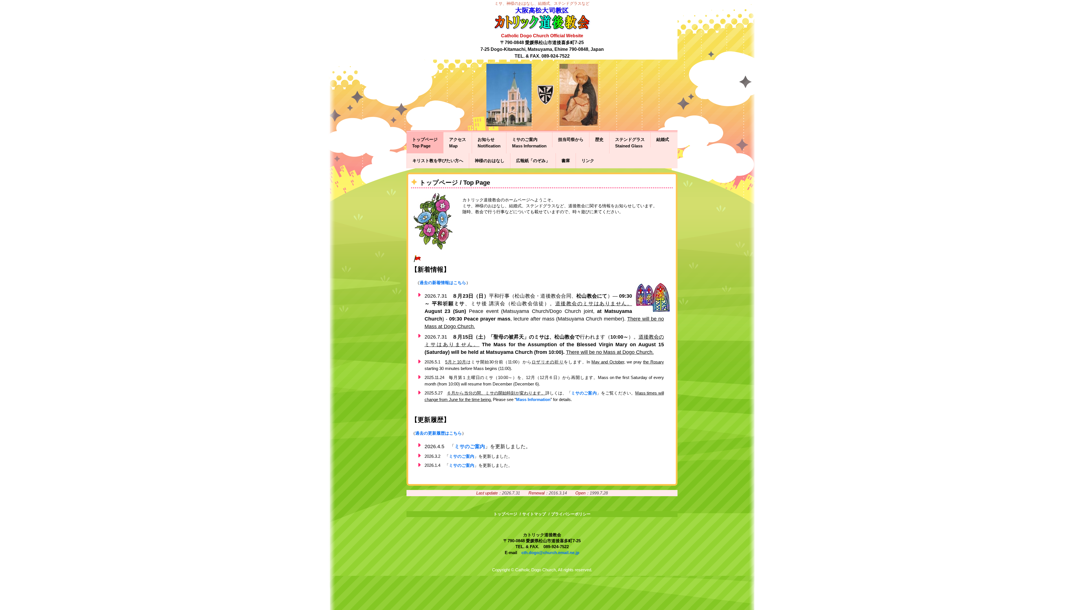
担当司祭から (570, 139)
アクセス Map (457, 142)
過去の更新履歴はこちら (438, 433)
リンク (588, 160)
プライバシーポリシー (571, 514)
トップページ (505, 514)
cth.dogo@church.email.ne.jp (550, 552)
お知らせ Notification (489, 142)
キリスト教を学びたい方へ (437, 160)
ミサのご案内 (584, 393)
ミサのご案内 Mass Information (529, 142)
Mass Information (533, 399)
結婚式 (662, 139)
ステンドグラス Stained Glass (630, 142)
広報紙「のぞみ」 (533, 160)
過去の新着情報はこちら (442, 282)
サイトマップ (534, 514)
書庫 (565, 160)
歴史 (599, 139)
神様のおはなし (489, 160)
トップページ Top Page (425, 142)
